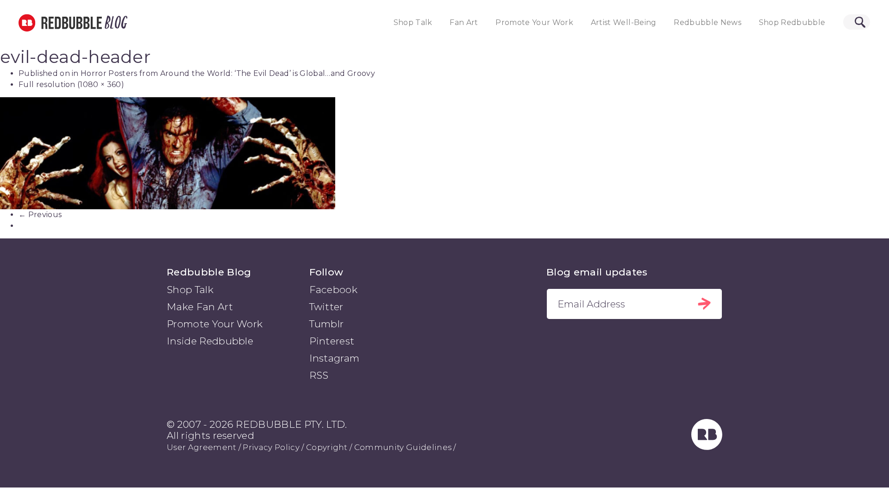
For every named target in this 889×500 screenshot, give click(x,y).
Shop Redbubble (792, 22)
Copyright (327, 447)
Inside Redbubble (210, 341)
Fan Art (464, 22)
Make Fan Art (200, 306)
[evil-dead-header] (444, 153)
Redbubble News (707, 22)
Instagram (334, 358)
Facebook (333, 289)
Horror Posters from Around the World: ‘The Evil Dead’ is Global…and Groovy (228, 73)
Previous (40, 214)
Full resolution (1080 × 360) (71, 84)
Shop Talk (413, 22)
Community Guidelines (402, 447)
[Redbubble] (707, 446)
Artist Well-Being (624, 22)
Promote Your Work (534, 22)
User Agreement (201, 447)
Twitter (326, 306)
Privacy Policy (271, 447)
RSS (319, 375)
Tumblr (326, 324)
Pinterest (332, 341)
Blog (114, 22)
